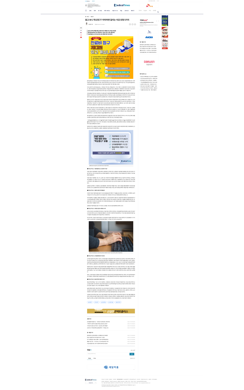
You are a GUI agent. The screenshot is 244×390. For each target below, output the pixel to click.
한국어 (140, 10)
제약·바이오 (107, 10)
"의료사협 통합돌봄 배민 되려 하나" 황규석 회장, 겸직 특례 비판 (149, 82)
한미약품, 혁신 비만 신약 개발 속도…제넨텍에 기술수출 (149, 80)
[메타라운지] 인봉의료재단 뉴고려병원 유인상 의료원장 (97, 335)
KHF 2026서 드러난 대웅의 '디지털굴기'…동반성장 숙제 (149, 86)
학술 (121, 10)
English (145, 10)
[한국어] (81, 30)
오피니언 (126, 10)
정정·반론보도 (154, 379)
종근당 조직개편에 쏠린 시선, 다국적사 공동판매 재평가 (149, 76)
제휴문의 (110, 379)
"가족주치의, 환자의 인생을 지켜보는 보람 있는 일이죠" (97, 323)
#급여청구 (90, 302)
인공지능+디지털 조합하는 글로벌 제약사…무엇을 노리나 (97, 327)
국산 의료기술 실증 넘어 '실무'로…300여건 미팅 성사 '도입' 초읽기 (149, 78)
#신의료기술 (110, 302)
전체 (90, 10)
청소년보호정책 (125, 379)
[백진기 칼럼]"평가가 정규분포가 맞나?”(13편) (95, 337)
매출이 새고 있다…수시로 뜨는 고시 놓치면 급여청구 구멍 (97, 341)
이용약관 (114, 379)
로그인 (158, 0)
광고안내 (106, 379)
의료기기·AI (115, 10)
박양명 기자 (91, 24)
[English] (81, 33)
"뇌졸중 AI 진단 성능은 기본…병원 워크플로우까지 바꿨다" (149, 90)
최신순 (89, 358)
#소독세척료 (103, 302)
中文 (150, 10)
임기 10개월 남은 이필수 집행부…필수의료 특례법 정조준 (97, 339)
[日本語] (81, 35)
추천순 (94, 358)
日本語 (154, 10)
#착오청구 (96, 302)
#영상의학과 (118, 302)
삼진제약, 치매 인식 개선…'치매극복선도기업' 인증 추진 (149, 84)
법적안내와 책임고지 (132, 379)
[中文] (81, 37)
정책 (95, 10)
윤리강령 (138, 379)
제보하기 (93, 1)
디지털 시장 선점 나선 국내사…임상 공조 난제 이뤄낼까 (97, 325)
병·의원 (100, 10)
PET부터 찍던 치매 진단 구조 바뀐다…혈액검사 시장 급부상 (149, 88)
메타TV (132, 10)
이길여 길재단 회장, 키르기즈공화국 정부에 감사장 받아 (97, 343)
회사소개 (103, 379)
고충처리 (149, 379)
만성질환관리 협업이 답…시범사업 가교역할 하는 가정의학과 (98, 321)
